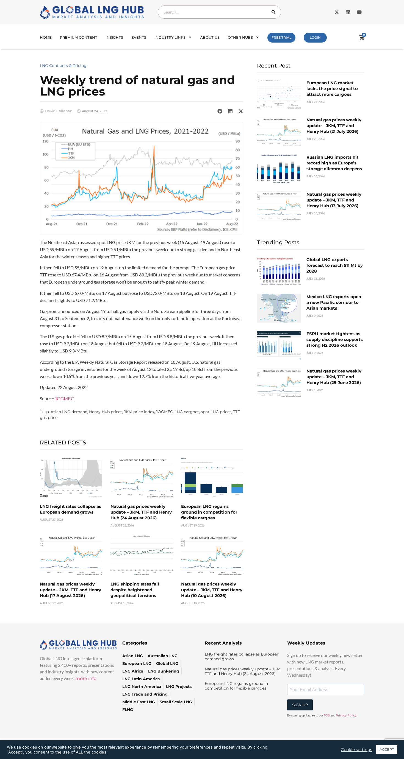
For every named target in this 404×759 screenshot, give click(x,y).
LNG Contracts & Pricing (63, 65)
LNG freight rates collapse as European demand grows (242, 656)
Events (138, 37)
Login (315, 37)
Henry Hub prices (105, 411)
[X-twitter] (337, 12)
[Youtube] (359, 12)
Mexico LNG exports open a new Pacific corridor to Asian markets (333, 302)
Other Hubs (240, 37)
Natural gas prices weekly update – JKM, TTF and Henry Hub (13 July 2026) (333, 200)
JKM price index (139, 411)
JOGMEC (64, 398)
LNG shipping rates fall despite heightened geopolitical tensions (134, 589)
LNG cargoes (187, 411)
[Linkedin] (348, 12)
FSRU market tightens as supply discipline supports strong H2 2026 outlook (334, 339)
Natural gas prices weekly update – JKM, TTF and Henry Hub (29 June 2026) (333, 376)
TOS (327, 715)
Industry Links (170, 37)
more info (85, 678)
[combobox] (219, 12)
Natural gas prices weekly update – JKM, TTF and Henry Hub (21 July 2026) (333, 125)
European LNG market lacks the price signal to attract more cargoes (332, 88)
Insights (114, 37)
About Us (210, 37)
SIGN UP (300, 705)
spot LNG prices (216, 411)
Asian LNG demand (69, 411)
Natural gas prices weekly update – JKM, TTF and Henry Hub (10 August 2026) (211, 589)
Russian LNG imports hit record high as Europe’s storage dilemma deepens (334, 163)
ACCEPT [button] (387, 749)
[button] (220, 111)
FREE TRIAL (281, 37)
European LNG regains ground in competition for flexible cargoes (209, 512)
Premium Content (78, 37)
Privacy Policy (346, 715)
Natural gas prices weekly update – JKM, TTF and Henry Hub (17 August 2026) (70, 589)
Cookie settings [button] (356, 749)
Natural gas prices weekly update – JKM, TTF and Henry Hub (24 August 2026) (141, 512)
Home (46, 37)
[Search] (275, 12)
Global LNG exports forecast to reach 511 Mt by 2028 (334, 265)
